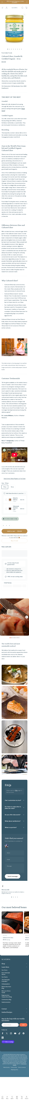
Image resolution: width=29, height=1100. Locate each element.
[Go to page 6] (17, 637)
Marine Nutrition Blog (6, 987)
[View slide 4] (17, 897)
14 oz (12, 487)
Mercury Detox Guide (6, 991)
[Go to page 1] (10, 637)
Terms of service (22, 1067)
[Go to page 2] (11, 637)
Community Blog (6, 999)
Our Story (4, 970)
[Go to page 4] (14, 637)
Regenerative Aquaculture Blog (7, 996)
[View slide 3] (15, 897)
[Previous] (2, 2)
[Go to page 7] (18, 637)
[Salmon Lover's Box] (12, 922)
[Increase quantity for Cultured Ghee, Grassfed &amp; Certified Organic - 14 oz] (9, 525)
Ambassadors (6, 984)
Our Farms (5, 977)
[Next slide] (26, 617)
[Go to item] (8, 49)
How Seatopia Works (6, 973)
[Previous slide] (2, 617)
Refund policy (6, 1067)
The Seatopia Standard (6, 980)
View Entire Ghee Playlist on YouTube (14, 478)
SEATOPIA (5, 935)
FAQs (16, 790)
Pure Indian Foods (7, 53)
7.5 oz (4, 487)
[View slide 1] (12, 897)
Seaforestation (6, 1002)
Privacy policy (14, 1067)
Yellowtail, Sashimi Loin (16, 507)
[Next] (27, 2)
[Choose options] (20, 930)
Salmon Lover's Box (8, 937)
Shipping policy (14, 1069)
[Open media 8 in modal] (24, 14)
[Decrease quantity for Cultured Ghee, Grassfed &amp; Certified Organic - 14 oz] (3, 525)
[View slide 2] (14, 897)
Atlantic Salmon (15, 499)
